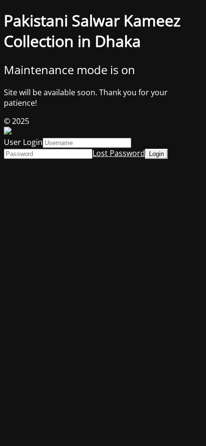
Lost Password (118, 153)
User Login (23, 142)
